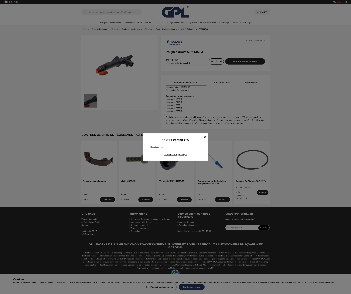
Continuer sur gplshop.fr (175, 155)
